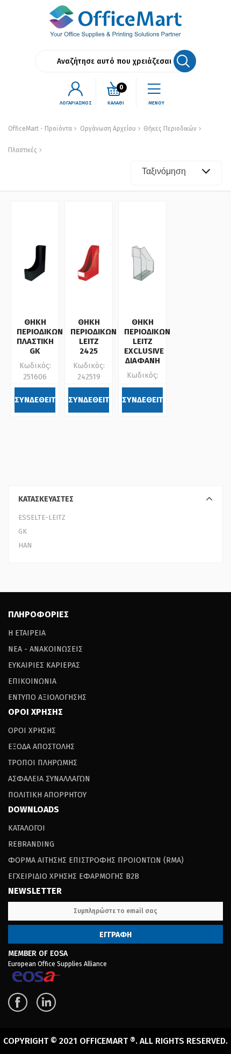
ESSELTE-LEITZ (42, 517)
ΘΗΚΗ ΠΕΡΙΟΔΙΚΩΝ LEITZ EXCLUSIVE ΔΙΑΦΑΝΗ (147, 341)
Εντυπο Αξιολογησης (47, 697)
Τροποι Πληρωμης (42, 762)
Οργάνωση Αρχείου (108, 128)
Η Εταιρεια (27, 633)
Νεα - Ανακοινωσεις (45, 649)
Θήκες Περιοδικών (169, 128)
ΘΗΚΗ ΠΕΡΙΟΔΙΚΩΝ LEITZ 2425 (93, 336)
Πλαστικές (22, 150)
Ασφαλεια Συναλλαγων (49, 778)
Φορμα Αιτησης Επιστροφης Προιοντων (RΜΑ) (96, 860)
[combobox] (176, 173)
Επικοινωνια (32, 681)
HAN (25, 545)
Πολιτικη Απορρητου (47, 794)
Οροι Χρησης (32, 730)
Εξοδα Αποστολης (41, 746)
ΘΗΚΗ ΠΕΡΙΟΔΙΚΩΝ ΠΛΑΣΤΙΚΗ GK (40, 336)
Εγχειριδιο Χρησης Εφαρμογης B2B (73, 876)
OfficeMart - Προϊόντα (40, 128)
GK (22, 531)
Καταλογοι (26, 828)
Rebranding (31, 844)
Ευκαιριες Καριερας (44, 665)
